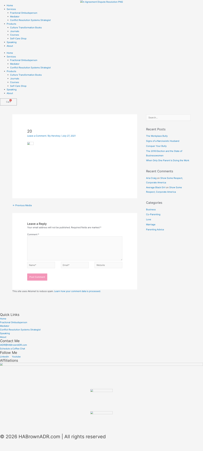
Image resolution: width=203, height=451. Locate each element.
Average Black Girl (155, 187)
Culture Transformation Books (26, 27)
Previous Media (22, 205)
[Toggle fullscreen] (18, 445)
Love (148, 219)
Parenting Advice (155, 229)
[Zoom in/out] (6, 445)
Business (151, 209)
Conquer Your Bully (156, 146)
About (10, 45)
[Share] (31, 445)
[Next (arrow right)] (18, 449)
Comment (33, 234)
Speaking (11, 42)
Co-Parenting (153, 214)
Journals (14, 31)
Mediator (14, 16)
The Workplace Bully (157, 136)
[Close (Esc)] (43, 445)
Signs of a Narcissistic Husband (162, 141)
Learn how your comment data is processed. (77, 291)
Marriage (150, 224)
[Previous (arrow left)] (6, 449)
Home (10, 5)
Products (11, 23)
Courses (14, 34)
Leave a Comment (36, 135)
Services (11, 9)
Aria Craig (151, 178)
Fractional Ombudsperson (23, 12)
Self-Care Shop (18, 38)
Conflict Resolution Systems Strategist (30, 20)
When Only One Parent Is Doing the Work (167, 160)
